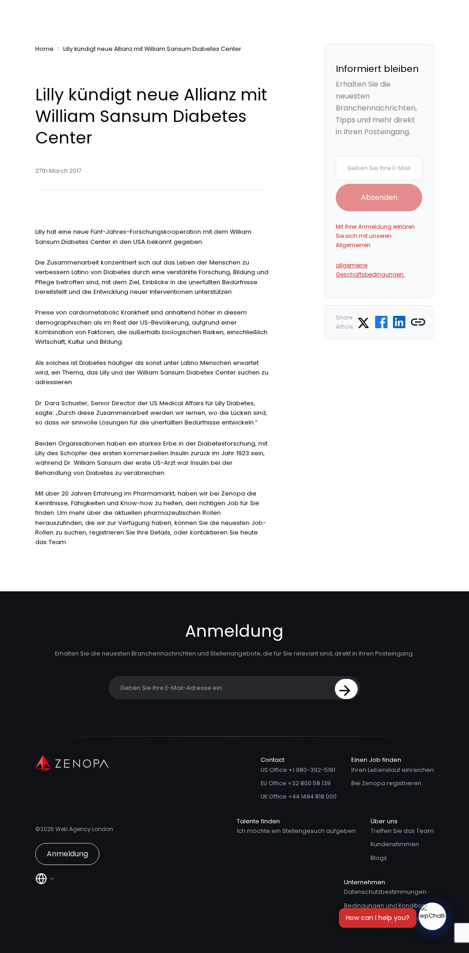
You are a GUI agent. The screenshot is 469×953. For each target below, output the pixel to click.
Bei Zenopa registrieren (386, 783)
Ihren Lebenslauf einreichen (392, 770)
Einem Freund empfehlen (381, 919)
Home (44, 49)
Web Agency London (84, 829)
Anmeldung (67, 853)
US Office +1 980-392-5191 (298, 770)
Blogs (379, 858)
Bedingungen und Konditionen (389, 905)
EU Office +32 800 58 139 (296, 783)
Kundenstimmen (395, 844)
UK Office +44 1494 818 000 (299, 796)
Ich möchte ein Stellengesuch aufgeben (296, 831)
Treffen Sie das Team (402, 831)
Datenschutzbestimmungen (385, 892)
